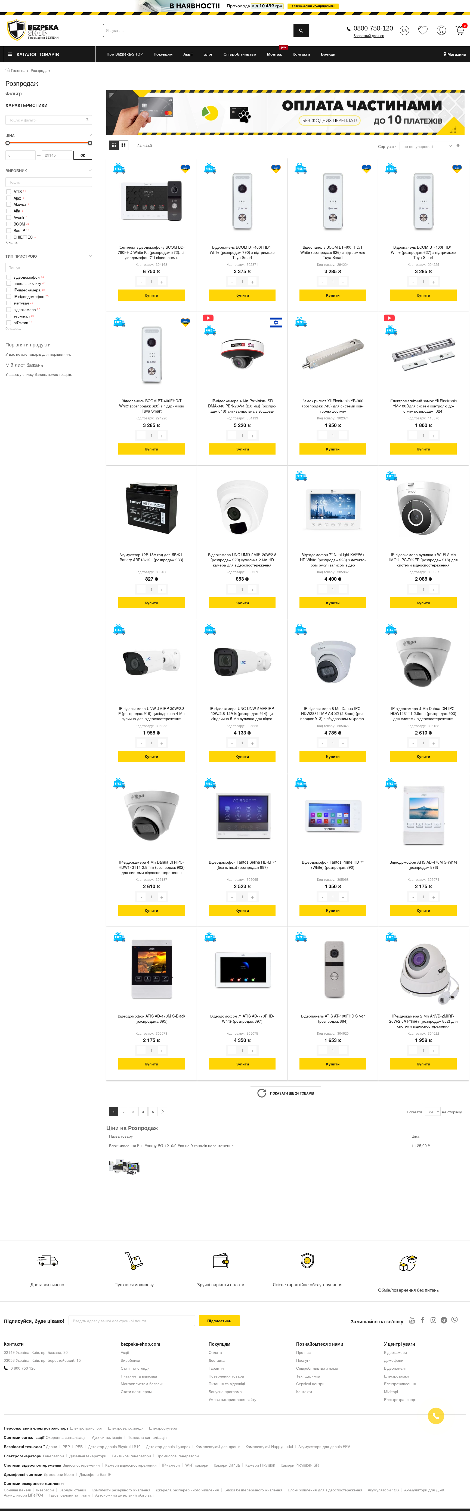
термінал (22, 316)
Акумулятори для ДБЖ (424, 1489)
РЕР (66, 1446)
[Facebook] (422, 1320)
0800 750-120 (373, 28)
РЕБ (79, 1446)
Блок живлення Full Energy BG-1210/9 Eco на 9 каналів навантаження (171, 1145)
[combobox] (206, 30)
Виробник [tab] (16, 170)
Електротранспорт (400, 1399)
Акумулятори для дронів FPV (324, 1446)
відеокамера (25, 309)
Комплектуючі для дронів (218, 1446)
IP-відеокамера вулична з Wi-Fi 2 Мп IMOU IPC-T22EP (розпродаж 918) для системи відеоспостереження (423, 560)
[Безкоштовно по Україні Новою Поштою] (119, 168)
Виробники (130, 1360)
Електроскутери (163, 1428)
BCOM (19, 224)
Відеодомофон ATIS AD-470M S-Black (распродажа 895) (151, 1018)
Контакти (304, 1391)
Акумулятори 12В (383, 1489)
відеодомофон (27, 277)
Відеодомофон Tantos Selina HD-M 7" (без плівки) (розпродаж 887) (242, 865)
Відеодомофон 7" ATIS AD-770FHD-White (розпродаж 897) (242, 1018)
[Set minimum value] (90, 143)
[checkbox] (48, 191)
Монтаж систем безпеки (142, 1383)
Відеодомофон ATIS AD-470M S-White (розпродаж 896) (423, 865)
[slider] (235, 6)
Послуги (303, 1360)
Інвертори (45, 1489)
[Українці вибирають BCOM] (185, 169)
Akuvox (20, 204)
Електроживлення (400, 1383)
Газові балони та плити (69, 1495)
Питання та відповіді (139, 1376)
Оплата (215, 1352)
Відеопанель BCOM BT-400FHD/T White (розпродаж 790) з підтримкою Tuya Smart (242, 252)
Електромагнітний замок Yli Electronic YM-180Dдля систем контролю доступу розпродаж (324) (423, 406)
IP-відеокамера (27, 290)
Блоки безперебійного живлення (253, 1489)
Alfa (17, 211)
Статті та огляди (135, 1368)
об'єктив (21, 322)
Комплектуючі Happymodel (269, 1446)
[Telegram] (444, 1320)
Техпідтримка (308, 1376)
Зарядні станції (72, 1489)
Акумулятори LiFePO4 (23, 1495)
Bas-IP (19, 230)
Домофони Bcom (59, 1474)
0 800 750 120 (23, 1368)
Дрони (51, 1446)
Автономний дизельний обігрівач (124, 1495)
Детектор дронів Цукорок (168, 1446)
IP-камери (171, 1465)
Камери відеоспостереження (131, 1465)
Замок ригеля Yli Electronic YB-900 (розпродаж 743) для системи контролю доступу (333, 406)
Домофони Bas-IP (95, 1474)
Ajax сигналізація (107, 1437)
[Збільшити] (162, 281)
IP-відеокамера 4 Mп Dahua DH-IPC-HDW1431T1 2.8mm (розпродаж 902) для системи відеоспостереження (152, 867)
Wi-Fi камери (196, 1465)
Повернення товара (226, 1376)
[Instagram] (433, 1320)
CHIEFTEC (23, 237)
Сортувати (387, 146)
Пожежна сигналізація (147, 1437)
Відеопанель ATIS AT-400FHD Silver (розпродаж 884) (333, 1018)
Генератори (53, 1455)
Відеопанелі (395, 1368)
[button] (87, 119)
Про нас (303, 1352)
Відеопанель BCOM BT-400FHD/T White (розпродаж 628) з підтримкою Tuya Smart (151, 406)
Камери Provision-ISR (300, 1465)
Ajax (17, 198)
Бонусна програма (225, 1391)
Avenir (19, 217)
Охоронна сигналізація (66, 1437)
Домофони (393, 1360)
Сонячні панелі (17, 1489)
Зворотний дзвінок (369, 36)
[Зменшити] (141, 281)
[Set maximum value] (7, 143)
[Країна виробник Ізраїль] (276, 322)
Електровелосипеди (126, 1428)
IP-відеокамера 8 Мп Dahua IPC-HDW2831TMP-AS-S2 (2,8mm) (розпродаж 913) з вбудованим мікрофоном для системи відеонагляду (332, 714)
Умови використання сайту (232, 1399)
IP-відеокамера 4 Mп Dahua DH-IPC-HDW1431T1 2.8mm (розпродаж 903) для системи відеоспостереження (423, 713)
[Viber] (454, 1320)
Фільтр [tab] (13, 93)
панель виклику (27, 283)
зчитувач (21, 303)
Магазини (456, 54)
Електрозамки (396, 1376)
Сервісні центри (310, 1383)
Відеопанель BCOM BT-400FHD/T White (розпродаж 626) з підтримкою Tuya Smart (332, 252)
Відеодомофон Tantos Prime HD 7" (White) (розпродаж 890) (333, 865)
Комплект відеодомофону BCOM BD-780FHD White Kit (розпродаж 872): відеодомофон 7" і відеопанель (151, 252)
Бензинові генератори (131, 1455)
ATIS (18, 191)
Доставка (217, 1360)
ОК (83, 155)
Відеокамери (395, 1352)
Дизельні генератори (87, 1455)
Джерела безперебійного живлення (187, 1489)
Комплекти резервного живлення (121, 1489)
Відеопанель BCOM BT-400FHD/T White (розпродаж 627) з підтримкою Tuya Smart (423, 252)
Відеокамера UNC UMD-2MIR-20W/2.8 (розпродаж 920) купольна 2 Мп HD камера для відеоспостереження (242, 560)
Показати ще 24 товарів (292, 1093)
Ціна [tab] (10, 135)
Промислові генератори (177, 1455)
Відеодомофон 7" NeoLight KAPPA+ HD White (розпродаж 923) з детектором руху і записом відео (333, 560)
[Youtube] (412, 1320)
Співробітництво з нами (317, 1368)
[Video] (210, 318)
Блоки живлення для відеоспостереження (325, 1489)
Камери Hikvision (260, 1465)
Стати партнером (136, 1391)
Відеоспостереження (81, 1465)
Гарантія (216, 1368)
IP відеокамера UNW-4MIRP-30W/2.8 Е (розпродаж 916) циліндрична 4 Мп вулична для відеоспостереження (151, 713)
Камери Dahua (227, 1465)
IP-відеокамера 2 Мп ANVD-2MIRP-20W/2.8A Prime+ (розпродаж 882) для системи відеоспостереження (423, 1021)
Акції (125, 1352)
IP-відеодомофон (29, 296)
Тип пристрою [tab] (21, 256)
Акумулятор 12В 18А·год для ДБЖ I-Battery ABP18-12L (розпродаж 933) (151, 557)
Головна (18, 70)
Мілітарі (391, 1391)
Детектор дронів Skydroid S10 (114, 1446)
